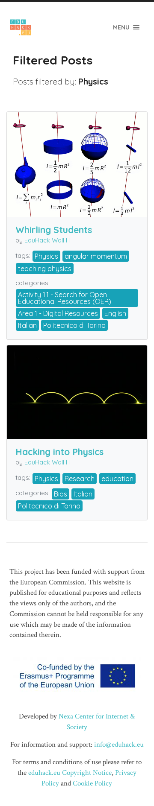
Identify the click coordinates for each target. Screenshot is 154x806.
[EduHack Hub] (20, 27)
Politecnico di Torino (74, 325)
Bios (60, 494)
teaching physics (44, 268)
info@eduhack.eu (119, 744)
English (115, 313)
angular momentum (96, 256)
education (117, 478)
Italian (27, 325)
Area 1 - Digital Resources (58, 313)
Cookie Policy (92, 783)
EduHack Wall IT (47, 240)
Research (80, 478)
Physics (46, 256)
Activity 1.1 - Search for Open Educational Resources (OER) (64, 298)
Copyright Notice (87, 772)
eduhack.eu (44, 772)
